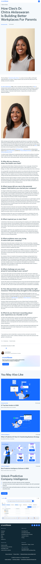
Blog (2, 536)
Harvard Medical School (25, 150)
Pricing (23, 537)
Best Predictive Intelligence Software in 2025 (15, 468)
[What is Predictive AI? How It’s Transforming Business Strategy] (20, 421)
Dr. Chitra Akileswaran (6, 86)
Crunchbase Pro (25, 531)
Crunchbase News (25, 548)
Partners (2, 534)
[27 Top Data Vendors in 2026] (20, 389)
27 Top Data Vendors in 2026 (10, 405)
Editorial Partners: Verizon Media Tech (28, 554)
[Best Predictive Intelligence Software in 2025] (20, 453)
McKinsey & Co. (19, 149)
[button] (39, 1)
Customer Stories (25, 536)
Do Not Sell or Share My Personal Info (28, 559)
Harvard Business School (6, 152)
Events (32, 544)
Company (3, 531)
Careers (2, 532)
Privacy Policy (16, 554)
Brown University (10, 150)
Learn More (4, 493)
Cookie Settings (8, 559)
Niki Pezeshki (15, 297)
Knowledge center (4, 548)
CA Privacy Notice (16, 559)
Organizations (24, 544)
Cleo (35, 86)
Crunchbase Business (26, 532)
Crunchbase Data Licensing (27, 534)
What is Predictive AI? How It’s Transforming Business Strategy (20, 437)
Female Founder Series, (14, 77)
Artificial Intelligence (5, 434)
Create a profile (4, 545)
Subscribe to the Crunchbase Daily (28, 550)
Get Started (5, 364)
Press (2, 537)
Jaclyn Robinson (8, 352)
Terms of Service (8, 554)
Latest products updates (6, 550)
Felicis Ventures (27, 297)
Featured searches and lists (6, 546)
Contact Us (3, 539)
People (29, 544)
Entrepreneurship (4, 24)
